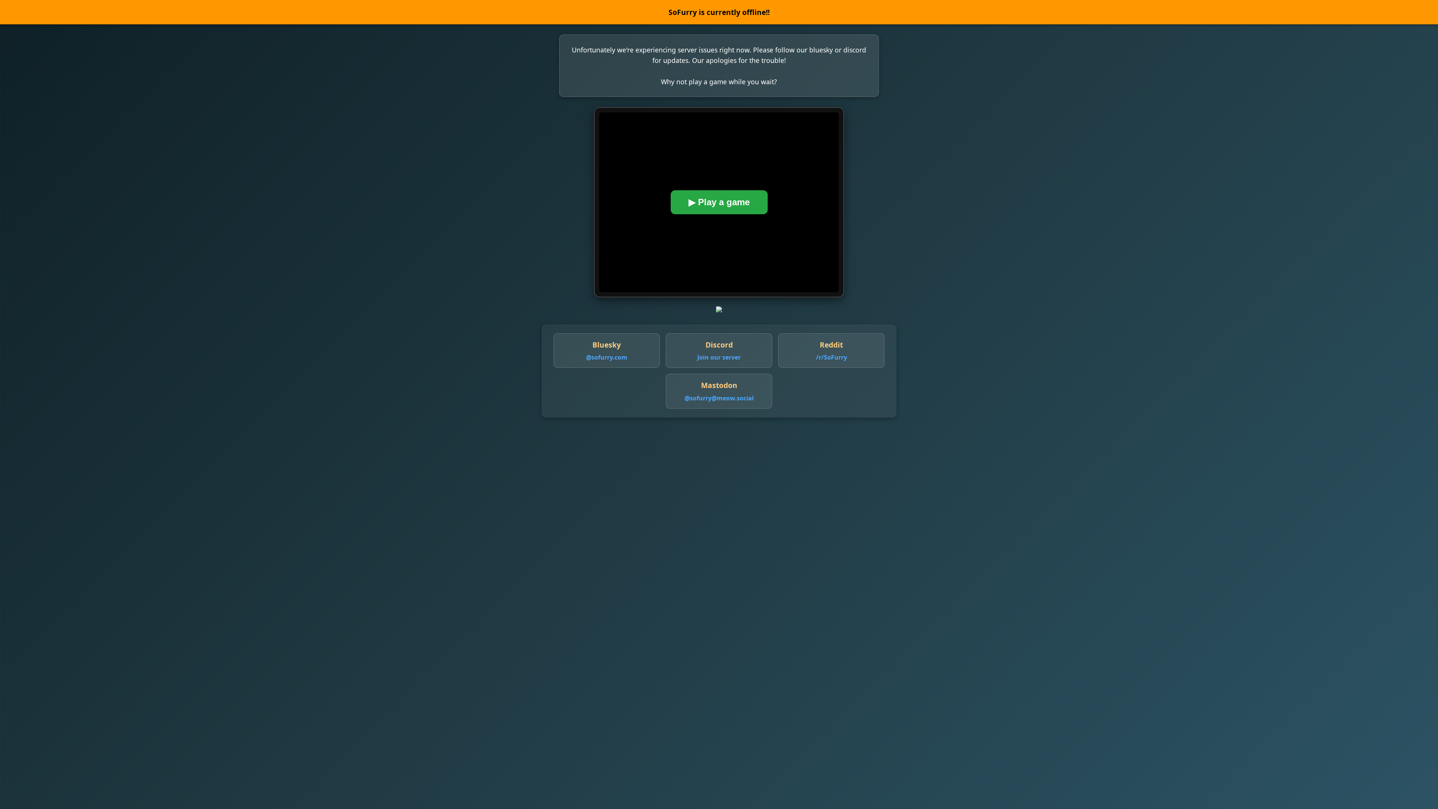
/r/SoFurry (831, 357)
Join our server (719, 357)
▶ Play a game (719, 202)
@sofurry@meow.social (719, 398)
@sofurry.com (606, 357)
